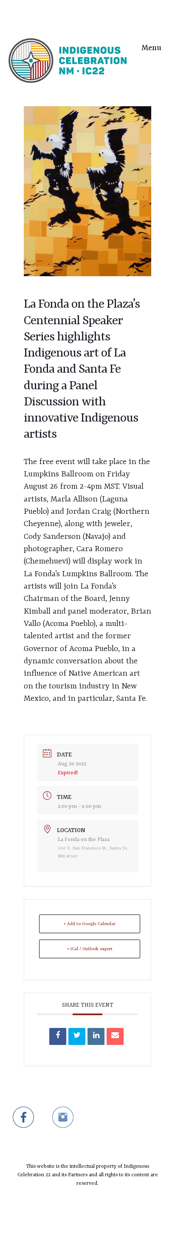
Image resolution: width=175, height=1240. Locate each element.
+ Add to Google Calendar (90, 923)
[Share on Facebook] (57, 1036)
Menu (151, 48)
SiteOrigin (82, 1223)
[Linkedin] (96, 1036)
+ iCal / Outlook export (90, 948)
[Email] (115, 1036)
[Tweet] (76, 1036)
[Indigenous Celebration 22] (67, 45)
